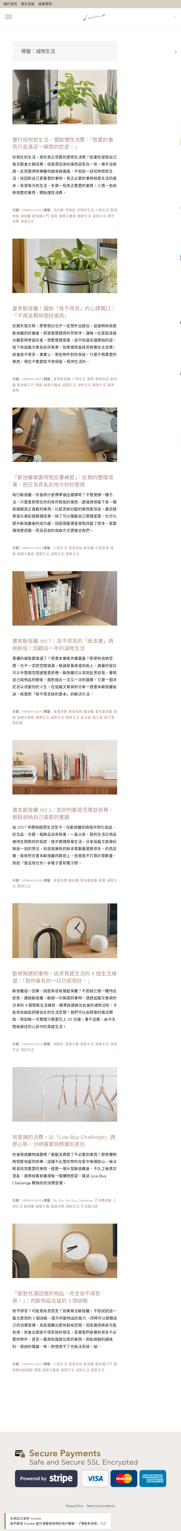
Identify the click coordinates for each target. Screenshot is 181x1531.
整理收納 (102, 379)
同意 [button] (103, 1523)
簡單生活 (27, 221)
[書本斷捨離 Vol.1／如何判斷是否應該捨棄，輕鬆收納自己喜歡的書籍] (64, 767)
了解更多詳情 (87, 1523)
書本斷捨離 (103, 711)
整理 (90, 379)
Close (176, 52)
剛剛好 (59, 1044)
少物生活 (102, 210)
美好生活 (27, 1050)
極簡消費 (57, 1206)
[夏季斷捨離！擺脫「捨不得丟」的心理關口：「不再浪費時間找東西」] (64, 265)
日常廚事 (102, 548)
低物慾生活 (85, 210)
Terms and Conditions (101, 1506)
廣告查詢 (27, 4)
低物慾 (70, 210)
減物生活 (99, 216)
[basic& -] (94, 16)
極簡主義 (42, 1206)
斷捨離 (26, 216)
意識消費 (60, 711)
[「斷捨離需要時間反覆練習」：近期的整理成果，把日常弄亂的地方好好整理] (64, 434)
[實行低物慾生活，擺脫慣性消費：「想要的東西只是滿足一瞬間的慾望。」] (64, 96)
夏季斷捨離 (62, 379)
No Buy (59, 1200)
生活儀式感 (89, 1206)
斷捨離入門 (40, 216)
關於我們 (10, 4)
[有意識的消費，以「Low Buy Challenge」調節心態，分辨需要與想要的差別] (64, 1094)
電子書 (97, 717)
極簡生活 (84, 216)
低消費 (59, 210)
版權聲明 (45, 4)
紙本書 (86, 717)
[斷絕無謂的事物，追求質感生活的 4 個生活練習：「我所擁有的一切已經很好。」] (64, 930)
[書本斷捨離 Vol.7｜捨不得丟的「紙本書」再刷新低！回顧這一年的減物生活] (64, 598)
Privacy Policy (74, 1506)
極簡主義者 (67, 216)
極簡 (54, 216)
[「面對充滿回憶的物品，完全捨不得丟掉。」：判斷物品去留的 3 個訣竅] (64, 1250)
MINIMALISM (31, 210)
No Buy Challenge (79, 1200)
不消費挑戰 (102, 1200)
